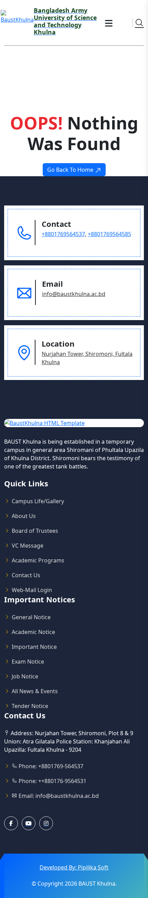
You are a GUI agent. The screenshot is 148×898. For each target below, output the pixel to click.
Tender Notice (30, 706)
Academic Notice (33, 632)
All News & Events (35, 691)
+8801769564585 (109, 234)
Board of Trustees (35, 531)
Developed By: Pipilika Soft (74, 867)
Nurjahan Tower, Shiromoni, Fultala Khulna (87, 358)
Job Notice (25, 676)
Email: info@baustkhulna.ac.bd (58, 796)
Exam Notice (28, 661)
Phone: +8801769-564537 (50, 766)
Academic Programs (38, 560)
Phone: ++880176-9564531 (51, 781)
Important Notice (34, 647)
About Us (24, 516)
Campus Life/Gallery (38, 501)
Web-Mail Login (32, 590)
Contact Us (26, 575)
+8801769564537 (63, 234)
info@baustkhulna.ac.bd (73, 294)
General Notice (31, 617)
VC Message (27, 545)
